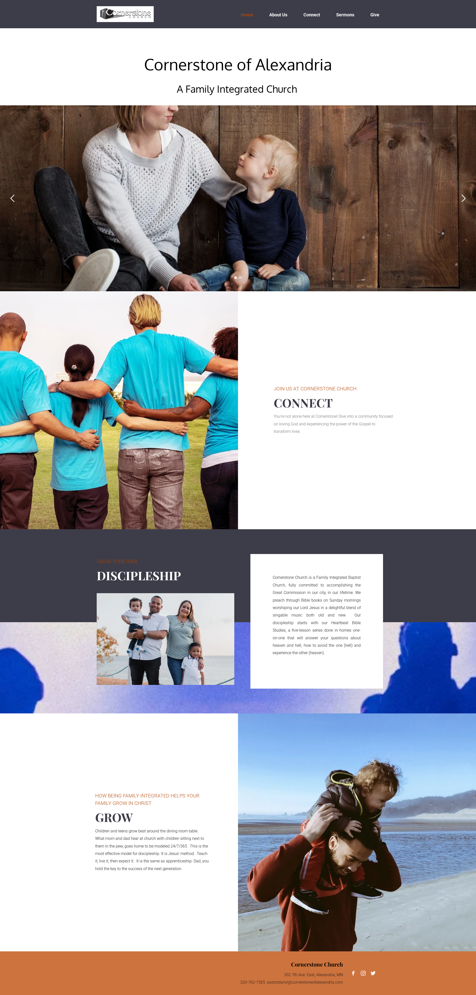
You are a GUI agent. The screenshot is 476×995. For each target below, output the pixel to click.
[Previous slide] (12, 198)
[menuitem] (247, 14)
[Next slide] (463, 198)
